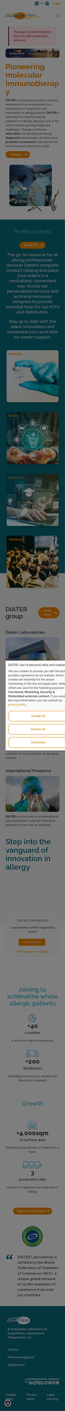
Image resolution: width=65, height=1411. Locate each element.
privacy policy (17, 704)
